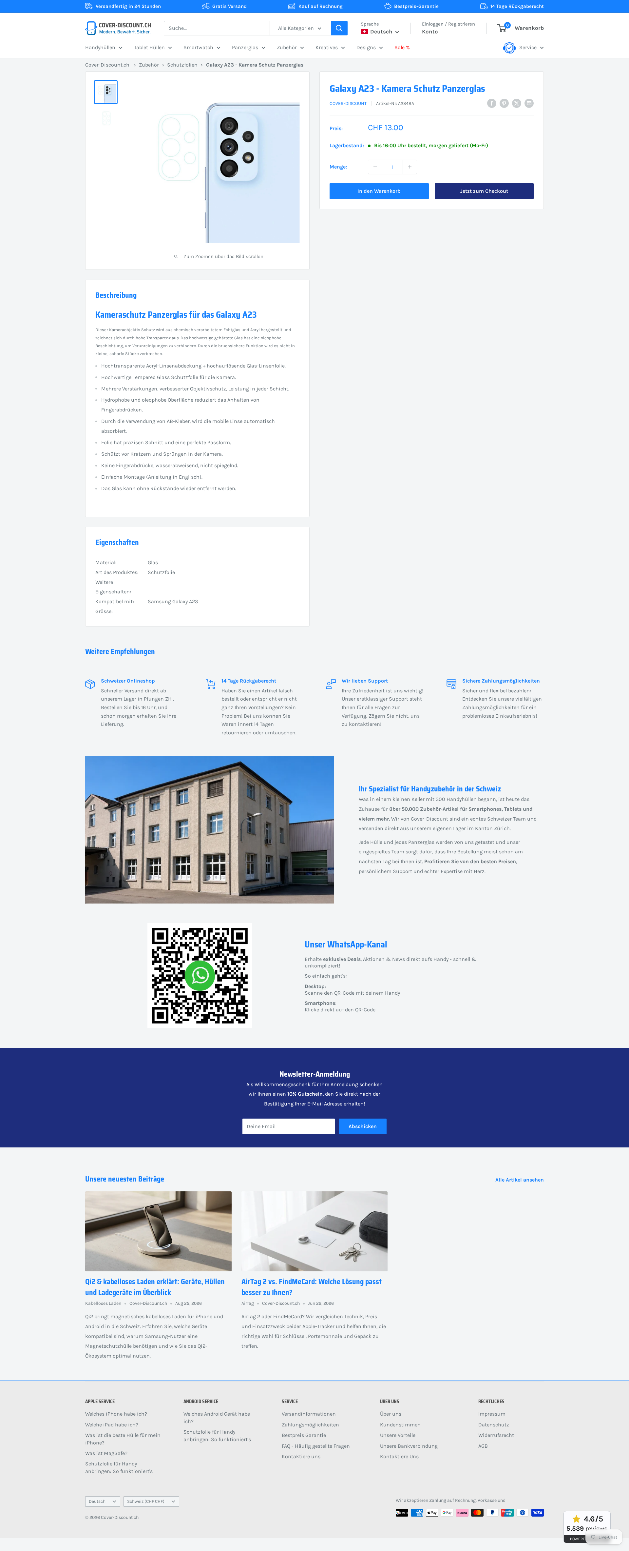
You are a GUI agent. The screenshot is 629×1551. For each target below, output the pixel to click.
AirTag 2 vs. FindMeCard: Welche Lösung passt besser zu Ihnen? (311, 1287)
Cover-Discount (348, 103)
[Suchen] (339, 28)
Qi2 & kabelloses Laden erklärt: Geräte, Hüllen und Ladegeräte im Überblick (155, 1287)
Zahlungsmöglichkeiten (310, 1425)
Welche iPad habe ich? (111, 1425)
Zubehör (287, 47)
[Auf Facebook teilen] (491, 103)
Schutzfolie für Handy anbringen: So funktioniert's (119, 1467)
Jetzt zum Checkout (484, 191)
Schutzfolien (182, 65)
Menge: (338, 167)
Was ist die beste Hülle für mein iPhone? (123, 1438)
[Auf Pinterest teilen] (504, 103)
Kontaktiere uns (301, 1456)
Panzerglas (245, 47)
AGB (483, 1446)
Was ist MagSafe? (106, 1453)
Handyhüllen (100, 47)
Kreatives (326, 47)
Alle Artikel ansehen (520, 1180)
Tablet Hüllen (149, 47)
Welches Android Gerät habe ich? (216, 1417)
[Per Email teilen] (529, 103)
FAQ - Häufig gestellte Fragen (316, 1446)
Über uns (390, 1414)
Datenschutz (493, 1425)
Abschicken (363, 1126)
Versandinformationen (309, 1414)
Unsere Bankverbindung (409, 1446)
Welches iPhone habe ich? (116, 1414)
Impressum (491, 1414)
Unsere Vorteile (397, 1435)
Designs (366, 47)
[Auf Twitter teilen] (516, 103)
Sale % (402, 47)
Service (528, 47)
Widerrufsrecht (496, 1435)
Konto (430, 31)
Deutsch (97, 1501)
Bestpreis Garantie (304, 1435)
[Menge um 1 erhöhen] (410, 167)
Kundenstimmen (400, 1425)
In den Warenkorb (379, 191)
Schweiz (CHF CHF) (145, 1501)
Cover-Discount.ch (107, 65)
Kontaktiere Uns (399, 1456)
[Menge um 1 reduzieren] (375, 167)
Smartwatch (198, 47)
